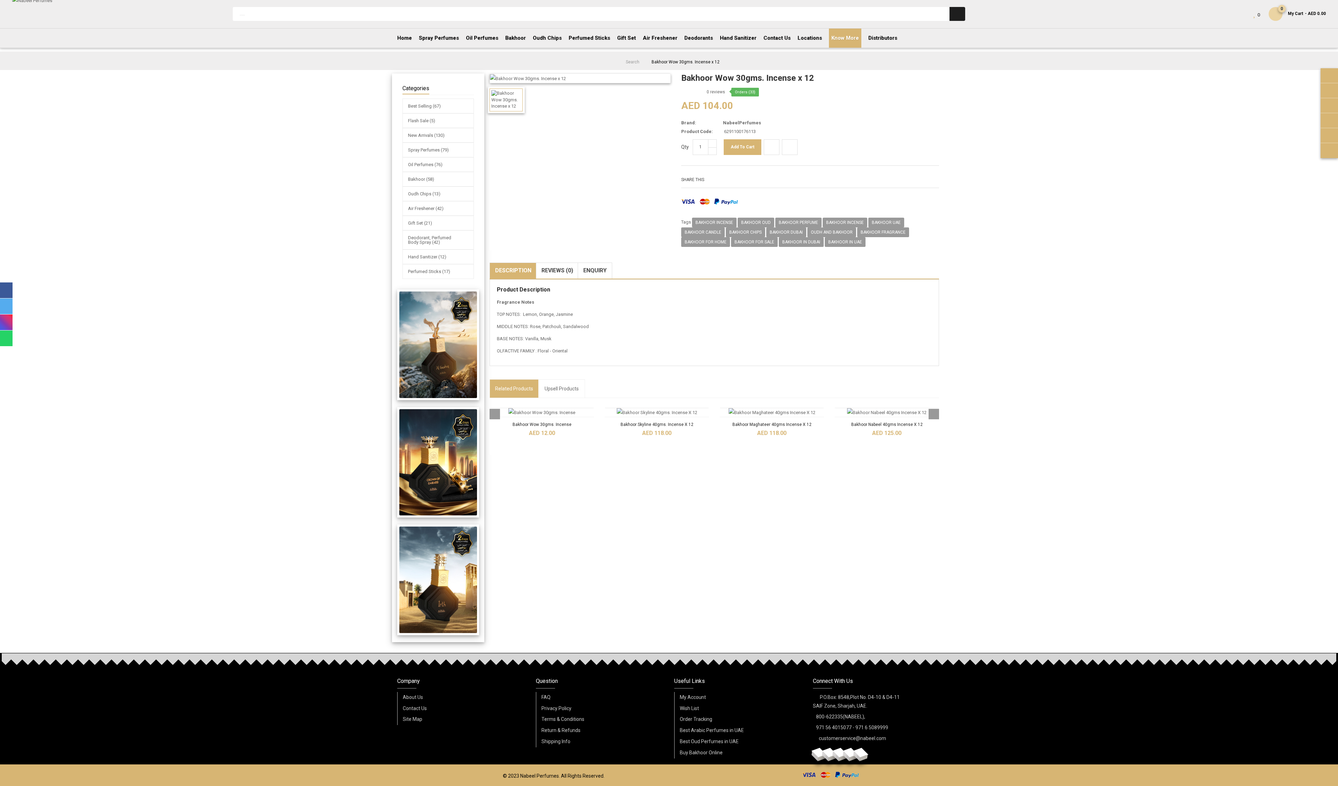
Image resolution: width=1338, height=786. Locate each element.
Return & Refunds (560, 730)
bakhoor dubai (786, 232)
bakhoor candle (703, 232)
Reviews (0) (557, 270)
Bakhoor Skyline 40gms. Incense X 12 (657, 424)
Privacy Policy (556, 708)
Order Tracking (696, 719)
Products (514, 388)
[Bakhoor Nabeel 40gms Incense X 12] (886, 412)
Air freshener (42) (426, 208)
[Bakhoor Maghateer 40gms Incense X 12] (772, 412)
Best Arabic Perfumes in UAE (712, 730)
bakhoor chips (745, 232)
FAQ (546, 697)
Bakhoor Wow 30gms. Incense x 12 (686, 62)
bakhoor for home (705, 242)
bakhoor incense (714, 222)
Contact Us (415, 708)
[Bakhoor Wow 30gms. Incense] (541, 412)
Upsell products (562, 388)
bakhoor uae (886, 222)
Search (632, 62)
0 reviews (716, 92)
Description (513, 270)
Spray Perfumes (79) (428, 150)
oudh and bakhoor (832, 232)
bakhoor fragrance (883, 232)
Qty (685, 147)
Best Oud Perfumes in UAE (709, 741)
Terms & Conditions (562, 719)
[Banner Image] (438, 344)
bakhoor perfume (798, 222)
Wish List (689, 708)
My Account (693, 697)
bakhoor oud (756, 222)
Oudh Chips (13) (424, 193)
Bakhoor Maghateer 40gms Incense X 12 (772, 424)
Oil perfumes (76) (425, 164)
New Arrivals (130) (426, 135)
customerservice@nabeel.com (852, 738)
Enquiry (595, 270)
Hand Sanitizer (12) (427, 256)
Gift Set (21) (420, 223)
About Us (413, 697)
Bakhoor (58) (421, 179)
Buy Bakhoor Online (701, 752)
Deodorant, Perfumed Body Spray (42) (429, 240)
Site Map (412, 719)
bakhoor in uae (845, 242)
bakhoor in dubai (801, 242)
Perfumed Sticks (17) (429, 271)
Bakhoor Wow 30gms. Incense (542, 424)
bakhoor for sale (754, 242)
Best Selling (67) (424, 106)
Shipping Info (555, 741)
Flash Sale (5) (421, 120)
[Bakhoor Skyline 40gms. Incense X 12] (657, 412)
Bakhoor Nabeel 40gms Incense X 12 (887, 424)
